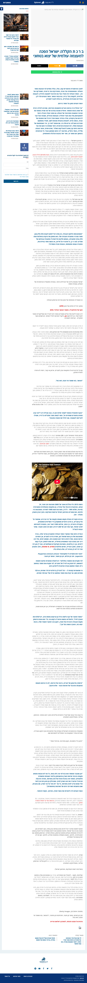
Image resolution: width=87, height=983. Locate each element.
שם (27, 162)
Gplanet (82, 978)
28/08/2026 (23, 29)
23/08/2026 (15, 64)
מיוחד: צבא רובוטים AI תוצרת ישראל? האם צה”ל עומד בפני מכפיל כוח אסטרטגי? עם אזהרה (11, 133)
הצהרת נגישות (28, 976)
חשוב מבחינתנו (44, 444)
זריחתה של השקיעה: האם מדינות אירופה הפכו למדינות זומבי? (11, 48)
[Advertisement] (15, 79)
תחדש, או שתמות (48, 547)
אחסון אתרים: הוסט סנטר (79, 980)
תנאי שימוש (16, 976)
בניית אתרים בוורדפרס (68, 980)
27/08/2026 (15, 43)
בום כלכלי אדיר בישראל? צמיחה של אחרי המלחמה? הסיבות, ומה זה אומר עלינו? (11, 112)
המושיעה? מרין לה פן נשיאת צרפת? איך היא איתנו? (12, 122)
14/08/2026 (15, 138)
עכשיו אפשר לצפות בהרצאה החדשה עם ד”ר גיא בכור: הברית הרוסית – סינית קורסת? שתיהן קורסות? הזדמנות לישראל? (11, 99)
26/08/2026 (15, 52)
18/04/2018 (79, 60)
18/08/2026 (15, 117)
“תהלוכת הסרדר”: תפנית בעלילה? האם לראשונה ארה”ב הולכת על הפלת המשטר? (12, 58)
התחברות (7, 2)
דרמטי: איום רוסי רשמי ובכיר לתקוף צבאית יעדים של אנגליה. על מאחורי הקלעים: (11, 37)
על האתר (7, 976)
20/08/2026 (15, 106)
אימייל (27, 168)
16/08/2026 (15, 127)
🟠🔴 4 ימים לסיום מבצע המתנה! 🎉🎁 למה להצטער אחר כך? (16, 26)
